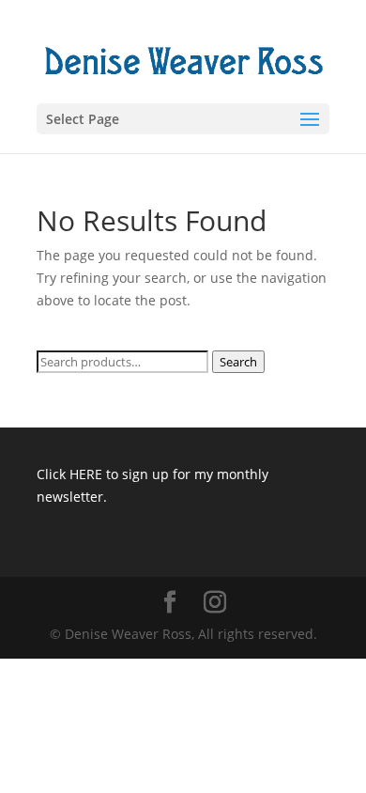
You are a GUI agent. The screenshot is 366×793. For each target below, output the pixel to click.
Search (238, 361)
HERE (85, 474)
